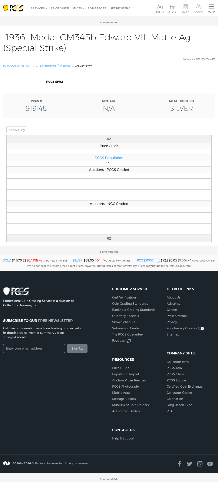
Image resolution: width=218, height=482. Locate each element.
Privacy (172, 322)
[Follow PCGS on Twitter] (189, 464)
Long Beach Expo (179, 405)
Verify (185, 11)
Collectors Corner (179, 393)
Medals (65, 65)
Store (172, 11)
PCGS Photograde (125, 386)
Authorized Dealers (126, 411)
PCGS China (175, 374)
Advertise (173, 304)
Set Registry (120, 8)
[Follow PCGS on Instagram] (200, 464)
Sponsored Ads (109, 22)
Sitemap (173, 334)
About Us (173, 297)
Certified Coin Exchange (184, 386)
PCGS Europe (176, 380)
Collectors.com (178, 362)
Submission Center (126, 328)
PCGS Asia (174, 368)
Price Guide (60, 8)
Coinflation (175, 399)
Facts (77, 8)
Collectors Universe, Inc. (48, 463)
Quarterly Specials (125, 316)
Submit (160, 11)
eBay (17, 130)
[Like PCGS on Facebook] (179, 464)
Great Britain (46, 65)
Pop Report (97, 8)
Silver (77, 260)
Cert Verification (124, 297)
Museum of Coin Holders (130, 405)
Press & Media (177, 316)
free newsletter (55, 320)
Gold (7, 260)
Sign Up (77, 348)
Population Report (17, 65)
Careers (172, 310)
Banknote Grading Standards (133, 310)
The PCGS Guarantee (127, 334)
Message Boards (124, 399)
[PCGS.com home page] (15, 8)
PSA (170, 411)
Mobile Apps (121, 393)
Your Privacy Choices (182, 328)
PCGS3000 (146, 260)
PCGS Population (109, 158)
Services (38, 8)
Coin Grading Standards (130, 304)
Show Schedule (123, 322)
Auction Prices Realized (129, 380)
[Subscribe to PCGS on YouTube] (210, 464)
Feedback (119, 341)
